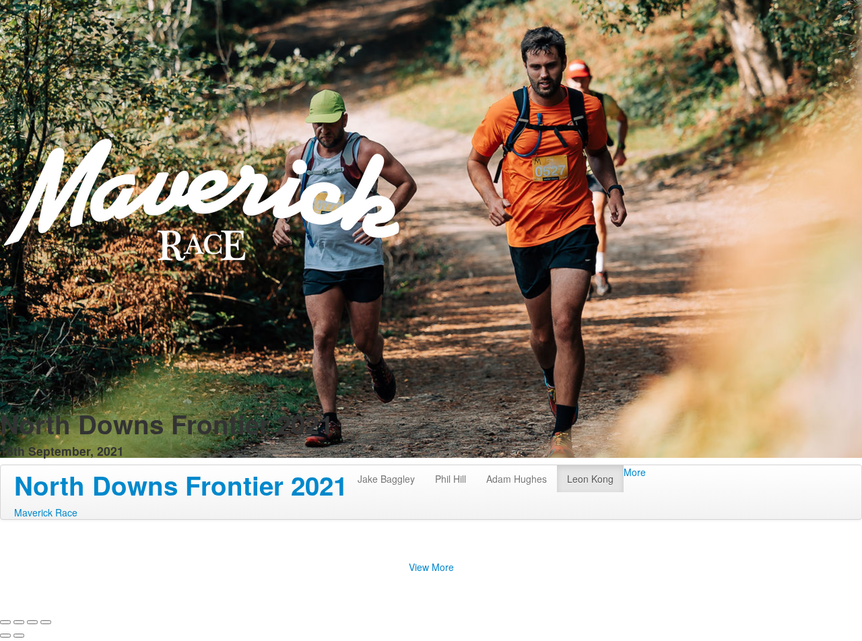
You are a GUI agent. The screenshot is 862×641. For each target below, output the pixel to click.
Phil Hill (450, 478)
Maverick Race (45, 512)
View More (431, 567)
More (635, 472)
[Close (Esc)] (5, 622)
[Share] (18, 622)
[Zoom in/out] (45, 622)
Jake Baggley (386, 478)
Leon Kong (590, 478)
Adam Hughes (516, 478)
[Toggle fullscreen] (32, 622)
